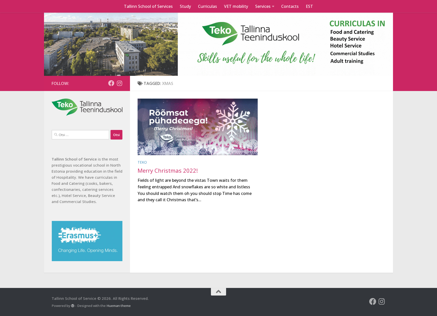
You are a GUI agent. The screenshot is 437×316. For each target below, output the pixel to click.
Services (263, 6)
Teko (142, 162)
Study (185, 6)
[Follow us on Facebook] (111, 83)
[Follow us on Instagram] (119, 83)
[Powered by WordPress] (72, 305)
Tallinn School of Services (148, 6)
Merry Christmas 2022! (168, 170)
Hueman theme (118, 305)
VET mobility (236, 6)
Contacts (290, 6)
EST (309, 6)
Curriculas (207, 6)
